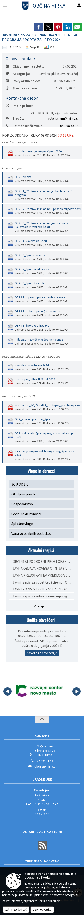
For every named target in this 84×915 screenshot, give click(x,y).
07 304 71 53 (45, 761)
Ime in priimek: (23, 106)
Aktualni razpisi (41, 550)
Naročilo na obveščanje (42, 653)
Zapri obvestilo (42, 909)
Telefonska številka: (28, 126)
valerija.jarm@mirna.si (63, 118)
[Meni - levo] (5, 5)
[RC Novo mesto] (39, 691)
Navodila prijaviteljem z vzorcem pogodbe (31, 356)
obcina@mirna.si (45, 767)
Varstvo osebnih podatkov (31, 533)
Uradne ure (42, 779)
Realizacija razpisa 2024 (18, 396)
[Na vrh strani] (42, 719)
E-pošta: (19, 118)
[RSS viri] (42, 849)
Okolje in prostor (24, 494)
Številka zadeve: (25, 88)
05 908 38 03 (69, 126)
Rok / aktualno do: (26, 81)
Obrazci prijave (12, 168)
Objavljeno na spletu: (28, 66)
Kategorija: (21, 74)
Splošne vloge (22, 523)
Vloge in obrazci (41, 470)
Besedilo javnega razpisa (19, 142)
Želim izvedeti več (16, 909)
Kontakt (42, 735)
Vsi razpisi (40, 606)
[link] (38, 27)
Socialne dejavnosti (26, 514)
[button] (7, 691)
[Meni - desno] (79, 5)
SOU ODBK (19, 484)
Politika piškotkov (49, 901)
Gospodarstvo (22, 504)
